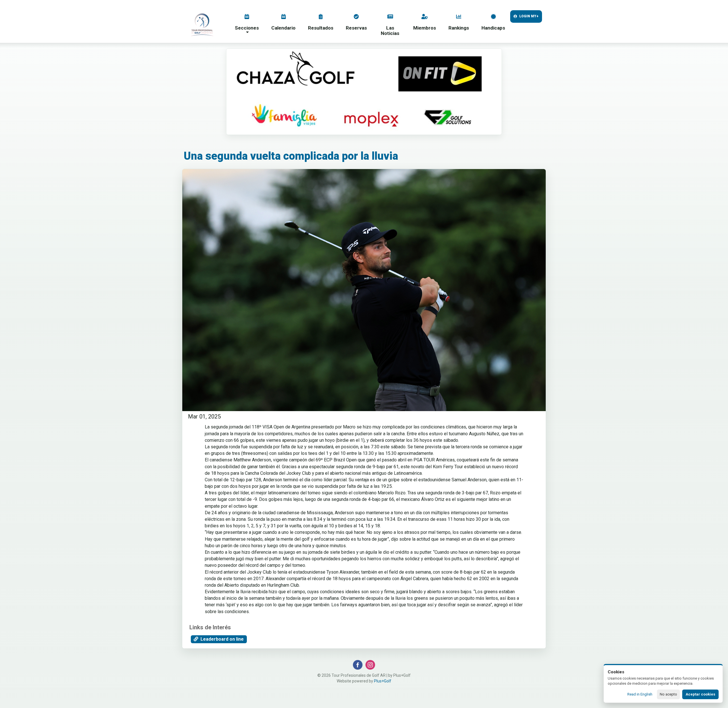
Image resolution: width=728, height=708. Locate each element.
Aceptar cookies (700, 694)
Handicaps (493, 28)
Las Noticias (390, 30)
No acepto (668, 694)
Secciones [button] (247, 28)
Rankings (458, 28)
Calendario (283, 28)
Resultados (320, 28)
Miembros (424, 28)
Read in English (639, 694)
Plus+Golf (382, 681)
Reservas (356, 28)
